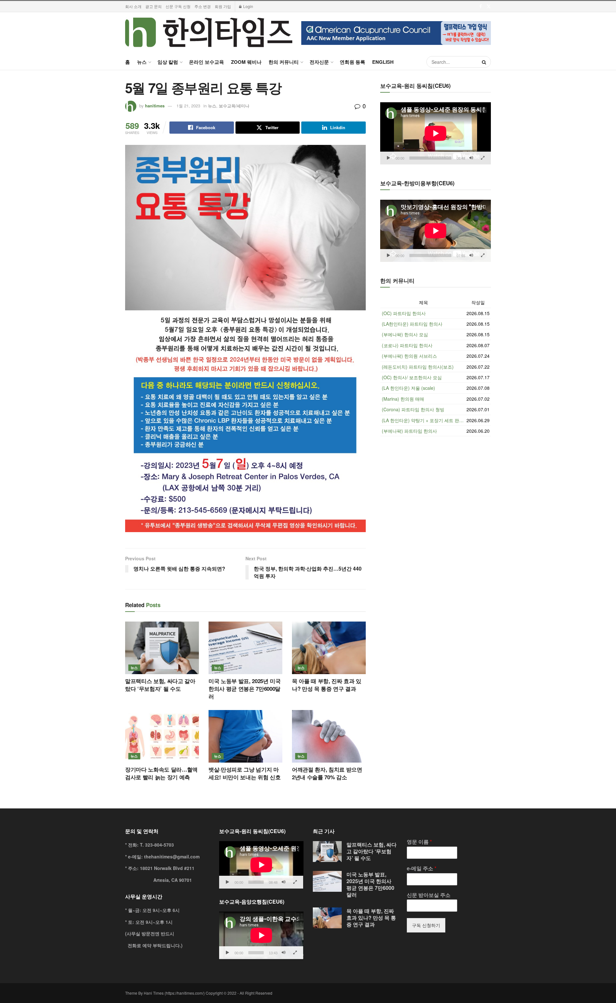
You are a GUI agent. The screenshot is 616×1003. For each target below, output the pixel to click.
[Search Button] (485, 62)
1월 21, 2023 (188, 106)
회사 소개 (133, 6)
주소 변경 (202, 6)
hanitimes (155, 106)
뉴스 (142, 61)
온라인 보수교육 (206, 61)
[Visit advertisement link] (396, 33)
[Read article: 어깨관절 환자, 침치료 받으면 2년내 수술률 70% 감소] (329, 736)
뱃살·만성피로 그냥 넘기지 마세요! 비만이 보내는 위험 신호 (244, 773)
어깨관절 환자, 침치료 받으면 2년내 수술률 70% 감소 (327, 773)
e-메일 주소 (421, 868)
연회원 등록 (352, 61)
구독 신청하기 (426, 925)
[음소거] (471, 158)
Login (247, 6)
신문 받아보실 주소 (428, 895)
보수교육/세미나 (234, 106)
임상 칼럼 (168, 61)
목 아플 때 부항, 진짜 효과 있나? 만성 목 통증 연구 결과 (326, 684)
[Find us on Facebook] (480, 6)
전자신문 (319, 61)
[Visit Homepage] (208, 33)
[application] (435, 133)
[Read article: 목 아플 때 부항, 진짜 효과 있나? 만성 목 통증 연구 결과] (329, 648)
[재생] (388, 158)
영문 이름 (419, 842)
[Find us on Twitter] (488, 6)
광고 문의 (153, 6)
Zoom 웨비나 (246, 61)
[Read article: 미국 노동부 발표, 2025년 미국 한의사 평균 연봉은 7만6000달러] (245, 648)
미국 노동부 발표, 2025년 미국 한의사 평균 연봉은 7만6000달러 (245, 688)
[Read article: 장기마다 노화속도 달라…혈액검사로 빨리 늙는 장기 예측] (162, 736)
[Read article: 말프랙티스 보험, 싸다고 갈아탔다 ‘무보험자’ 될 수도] (162, 648)
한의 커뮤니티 (284, 61)
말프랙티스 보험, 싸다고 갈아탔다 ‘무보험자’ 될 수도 (160, 684)
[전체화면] (482, 158)
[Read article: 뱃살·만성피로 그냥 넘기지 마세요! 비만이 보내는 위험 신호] (245, 736)
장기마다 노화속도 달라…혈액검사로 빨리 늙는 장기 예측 (161, 773)
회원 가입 (223, 6)
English (383, 61)
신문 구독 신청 (178, 6)
